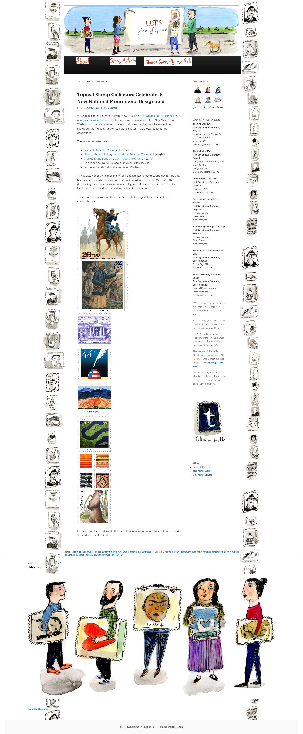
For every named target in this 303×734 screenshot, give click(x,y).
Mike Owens (198, 99)
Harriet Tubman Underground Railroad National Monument (119, 154)
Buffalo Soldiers (109, 552)
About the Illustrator (38, 709)
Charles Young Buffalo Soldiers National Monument (114, 158)
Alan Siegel (198, 89)
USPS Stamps (110, 108)
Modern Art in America (199, 552)
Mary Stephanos (218, 89)
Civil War (122, 552)
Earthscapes (147, 552)
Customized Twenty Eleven (140, 727)
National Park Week (83, 552)
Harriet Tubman (179, 552)
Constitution (134, 552)
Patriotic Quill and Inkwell (97, 555)
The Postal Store (201, 471)
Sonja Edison (208, 99)
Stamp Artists (127, 65)
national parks (219, 552)
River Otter (117, 555)
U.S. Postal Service (202, 475)
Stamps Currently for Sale (172, 65)
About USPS (87, 64)
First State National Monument (102, 150)
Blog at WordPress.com (171, 727)
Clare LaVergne (208, 89)
